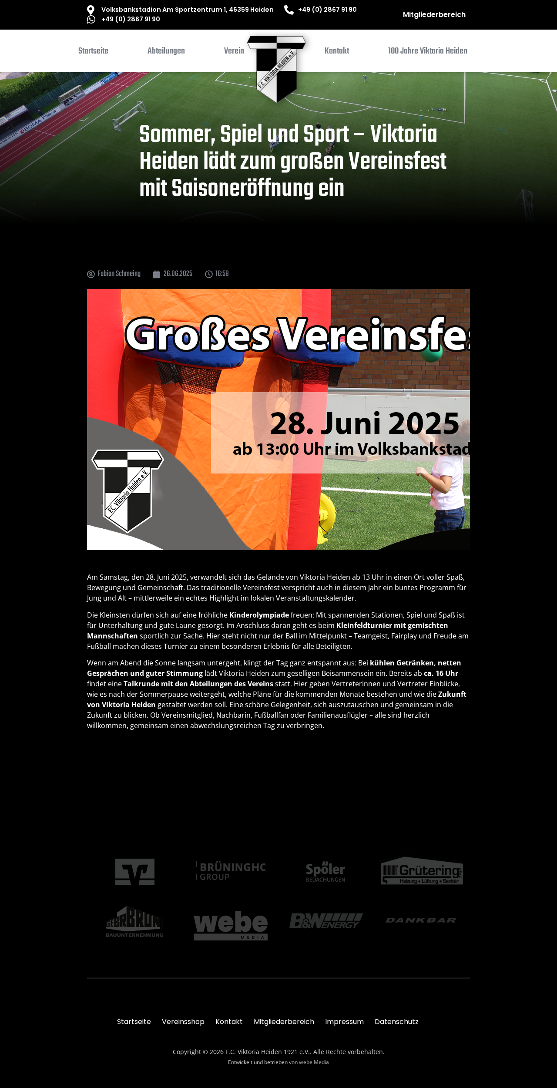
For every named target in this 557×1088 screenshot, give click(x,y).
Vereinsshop (183, 1022)
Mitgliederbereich (434, 15)
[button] (166, 53)
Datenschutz (397, 1022)
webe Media (314, 1062)
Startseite (134, 1022)
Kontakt (229, 1022)
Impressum (344, 1022)
